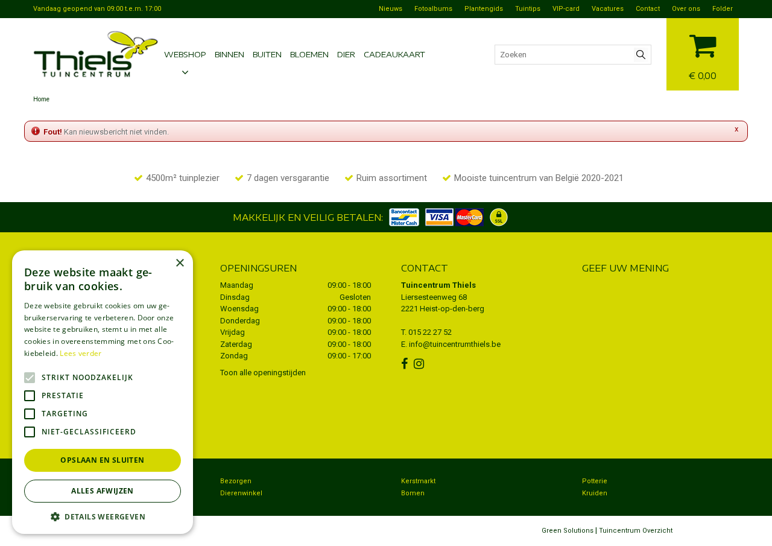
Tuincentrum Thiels (438, 285)
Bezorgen (236, 481)
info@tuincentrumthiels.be (455, 344)
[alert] (102, 392)
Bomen (413, 493)
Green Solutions (567, 531)
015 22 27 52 (430, 332)
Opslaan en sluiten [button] (102, 460)
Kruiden (594, 493)
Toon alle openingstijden (263, 372)
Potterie (594, 481)
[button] (102, 516)
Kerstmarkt (418, 481)
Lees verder (80, 353)
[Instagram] (420, 364)
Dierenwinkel (241, 493)
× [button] (179, 263)
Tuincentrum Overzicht (635, 531)
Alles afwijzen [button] (102, 491)
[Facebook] (406, 364)
